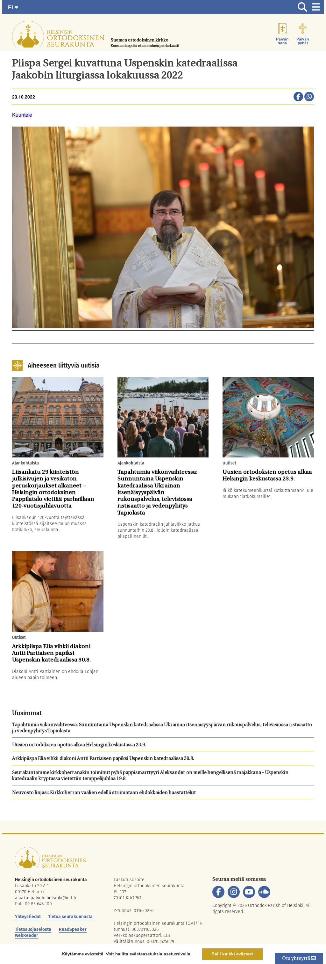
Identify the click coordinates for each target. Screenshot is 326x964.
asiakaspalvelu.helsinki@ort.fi (45, 898)
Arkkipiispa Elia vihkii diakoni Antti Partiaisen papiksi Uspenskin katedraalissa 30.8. (103, 758)
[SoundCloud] (264, 892)
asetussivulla (177, 954)
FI (11, 7)
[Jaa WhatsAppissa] (309, 97)
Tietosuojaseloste (33, 929)
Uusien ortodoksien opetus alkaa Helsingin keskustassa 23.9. (79, 745)
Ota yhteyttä (296, 958)
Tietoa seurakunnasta (70, 916)
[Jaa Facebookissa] (298, 97)
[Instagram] (234, 892)
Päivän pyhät (302, 41)
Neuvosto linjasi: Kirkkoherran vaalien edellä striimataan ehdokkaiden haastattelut (104, 793)
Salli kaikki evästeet (232, 954)
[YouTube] (249, 892)
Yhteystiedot (28, 916)
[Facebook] (218, 892)
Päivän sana (282, 41)
